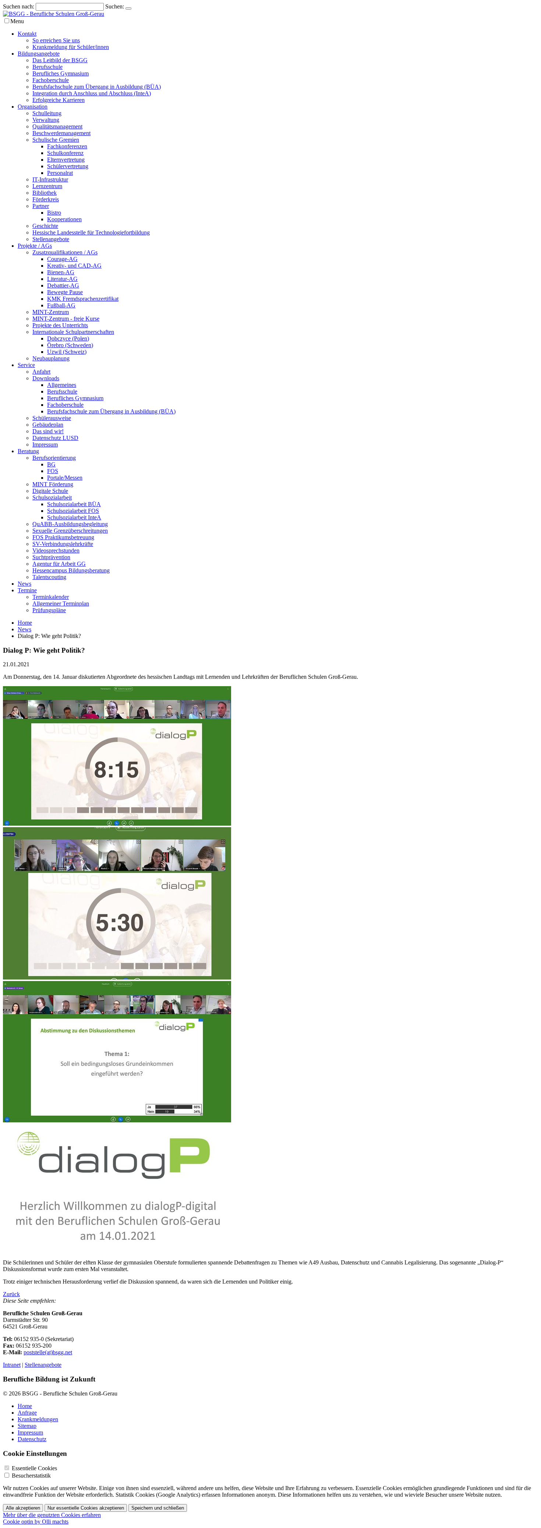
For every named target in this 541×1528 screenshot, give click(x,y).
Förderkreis (45, 199)
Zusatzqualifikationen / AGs (65, 252)
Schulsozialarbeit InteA (74, 517)
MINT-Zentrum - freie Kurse (65, 318)
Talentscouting (49, 577)
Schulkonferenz (65, 153)
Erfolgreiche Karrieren (58, 100)
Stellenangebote (50, 239)
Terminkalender (50, 597)
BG (51, 464)
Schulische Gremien (55, 140)
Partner (40, 206)
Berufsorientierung (54, 458)
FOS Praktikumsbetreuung (63, 537)
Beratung (28, 451)
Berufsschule (47, 67)
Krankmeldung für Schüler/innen (70, 47)
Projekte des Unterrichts (60, 325)
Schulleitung (46, 113)
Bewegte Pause (65, 292)
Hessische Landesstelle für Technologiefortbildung (91, 232)
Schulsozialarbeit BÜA (74, 504)
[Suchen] (128, 8)
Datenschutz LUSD (55, 438)
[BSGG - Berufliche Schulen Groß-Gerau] (53, 14)
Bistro (54, 212)
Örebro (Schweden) (70, 345)
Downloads (45, 378)
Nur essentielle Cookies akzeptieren (85, 1508)
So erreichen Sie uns (56, 40)
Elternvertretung (66, 159)
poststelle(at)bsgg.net (48, 1352)
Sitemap (27, 1426)
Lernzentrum (47, 186)
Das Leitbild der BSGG (60, 60)
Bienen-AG (60, 272)
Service (26, 365)
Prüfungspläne (49, 610)
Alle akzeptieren (23, 1508)
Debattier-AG (63, 285)
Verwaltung (45, 120)
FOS (52, 471)
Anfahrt (41, 371)
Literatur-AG (62, 279)
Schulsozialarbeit (52, 497)
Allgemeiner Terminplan (60, 603)
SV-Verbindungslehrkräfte (62, 544)
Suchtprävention (51, 557)
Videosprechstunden (55, 550)
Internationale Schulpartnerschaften (73, 332)
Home (25, 623)
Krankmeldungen (38, 1419)
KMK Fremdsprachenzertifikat (83, 299)
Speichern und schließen (157, 1508)
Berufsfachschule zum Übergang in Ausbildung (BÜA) (96, 87)
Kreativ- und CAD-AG (74, 265)
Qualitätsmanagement (57, 126)
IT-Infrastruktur (50, 179)
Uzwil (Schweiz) (66, 352)
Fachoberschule (50, 80)
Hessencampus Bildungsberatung (71, 570)
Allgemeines (61, 385)
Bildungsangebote (39, 53)
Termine (27, 590)
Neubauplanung (51, 358)
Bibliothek (44, 193)
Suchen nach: (18, 6)
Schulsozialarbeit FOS (73, 511)
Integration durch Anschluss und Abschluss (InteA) (91, 93)
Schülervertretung (67, 166)
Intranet (12, 1365)
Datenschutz (32, 1439)
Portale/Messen (64, 477)
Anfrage (27, 1412)
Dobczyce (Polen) (68, 338)
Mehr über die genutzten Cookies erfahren (52, 1515)
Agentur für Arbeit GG (59, 564)
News (24, 584)
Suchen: (114, 6)
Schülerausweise (51, 418)
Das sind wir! (48, 431)
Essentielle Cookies (34, 1468)
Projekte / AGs (35, 246)
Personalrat (60, 173)
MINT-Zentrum (50, 312)
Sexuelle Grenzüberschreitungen (70, 530)
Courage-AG (62, 259)
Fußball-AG (61, 305)
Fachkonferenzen (67, 146)
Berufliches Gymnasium (60, 73)
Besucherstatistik (31, 1475)
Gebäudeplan (47, 424)
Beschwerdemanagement (61, 133)
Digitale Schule (50, 491)
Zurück (11, 1294)
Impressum (45, 444)
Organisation (32, 106)
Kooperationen (64, 219)
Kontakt (27, 34)
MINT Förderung (52, 484)
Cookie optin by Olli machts (35, 1521)
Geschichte (45, 226)
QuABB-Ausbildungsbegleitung (70, 524)
